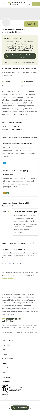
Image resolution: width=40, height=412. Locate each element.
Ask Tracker (22, 408)
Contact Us (6, 345)
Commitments (28, 82)
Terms (4, 350)
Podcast (5, 368)
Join (35, 4)
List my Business (8, 359)
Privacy (4, 354)
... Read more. (22, 114)
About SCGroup (7, 340)
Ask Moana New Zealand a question (21, 56)
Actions (6, 82)
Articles (4, 363)
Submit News (6, 382)
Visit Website (31, 24)
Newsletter (6, 377)
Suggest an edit (7, 278)
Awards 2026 (6, 373)
